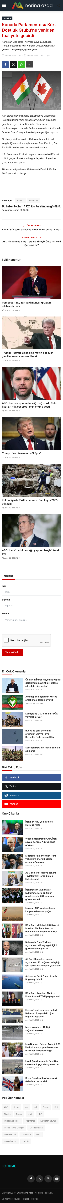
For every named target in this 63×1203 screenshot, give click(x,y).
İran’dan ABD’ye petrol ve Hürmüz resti (39, 823)
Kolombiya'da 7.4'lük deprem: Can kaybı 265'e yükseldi (30, 501)
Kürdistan (33, 200)
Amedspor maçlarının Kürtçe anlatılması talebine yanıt (41, 698)
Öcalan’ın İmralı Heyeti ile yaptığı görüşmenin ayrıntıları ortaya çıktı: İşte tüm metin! (43, 682)
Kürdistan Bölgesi (12, 1121)
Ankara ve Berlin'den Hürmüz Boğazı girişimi (41, 978)
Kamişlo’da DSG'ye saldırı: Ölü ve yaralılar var (41, 715)
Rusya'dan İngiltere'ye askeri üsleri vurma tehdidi (41, 1080)
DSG (38, 1134)
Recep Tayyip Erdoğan (14, 1128)
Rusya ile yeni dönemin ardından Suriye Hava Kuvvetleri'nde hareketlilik (39, 733)
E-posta (6, 599)
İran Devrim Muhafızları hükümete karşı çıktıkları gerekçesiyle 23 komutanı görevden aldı (39, 894)
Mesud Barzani (36, 1128)
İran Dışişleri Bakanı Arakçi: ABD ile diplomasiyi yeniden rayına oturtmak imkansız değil (43, 1047)
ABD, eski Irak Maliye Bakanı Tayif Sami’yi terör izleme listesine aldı (40, 875)
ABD (6, 1107)
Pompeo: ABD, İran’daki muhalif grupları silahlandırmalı (26, 304)
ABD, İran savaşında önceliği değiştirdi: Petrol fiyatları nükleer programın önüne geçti (30, 404)
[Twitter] (39, 1178)
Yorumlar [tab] (8, 575)
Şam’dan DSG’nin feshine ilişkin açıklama (42, 749)
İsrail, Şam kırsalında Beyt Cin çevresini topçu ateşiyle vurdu (42, 1063)
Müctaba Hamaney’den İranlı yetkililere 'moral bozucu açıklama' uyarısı (41, 858)
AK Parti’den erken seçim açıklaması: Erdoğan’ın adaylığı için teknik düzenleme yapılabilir (43, 962)
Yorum (5, 613)
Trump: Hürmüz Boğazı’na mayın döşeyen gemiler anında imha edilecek (27, 354)
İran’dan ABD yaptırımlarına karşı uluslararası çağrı (40, 910)
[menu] (4, 5)
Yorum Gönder (12, 652)
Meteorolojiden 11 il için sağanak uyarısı (38, 1029)
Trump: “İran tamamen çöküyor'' (21, 453)
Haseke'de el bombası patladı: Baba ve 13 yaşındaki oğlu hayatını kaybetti (41, 1013)
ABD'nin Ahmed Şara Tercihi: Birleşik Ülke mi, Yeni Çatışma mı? (31, 243)
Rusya (45, 1107)
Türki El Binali (10, 1134)
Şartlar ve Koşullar (11, 1199)
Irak (35, 1107)
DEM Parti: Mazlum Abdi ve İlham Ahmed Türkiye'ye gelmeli (42, 995)
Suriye (16, 1107)
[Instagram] (48, 1178)
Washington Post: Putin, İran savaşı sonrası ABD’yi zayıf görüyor (41, 841)
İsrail (30, 1114)
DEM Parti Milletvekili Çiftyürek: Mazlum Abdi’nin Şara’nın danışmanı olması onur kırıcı (42, 928)
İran (26, 1107)
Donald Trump (10, 1141)
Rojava (19, 1114)
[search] (59, 5)
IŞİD (56, 1107)
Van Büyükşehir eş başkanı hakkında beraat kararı (31, 229)
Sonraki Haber (29, 237)
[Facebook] (31, 1178)
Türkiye (7, 1114)
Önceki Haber (33, 225)
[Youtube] (56, 1178)
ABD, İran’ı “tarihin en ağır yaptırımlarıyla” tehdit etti (31, 552)
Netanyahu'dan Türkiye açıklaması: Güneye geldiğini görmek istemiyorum (41, 945)
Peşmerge (30, 1121)
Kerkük (25, 1141)
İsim (4, 586)
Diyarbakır (26, 1134)
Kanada (20, 200)
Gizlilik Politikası (31, 1199)
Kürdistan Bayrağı (48, 1121)
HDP (40, 1114)
